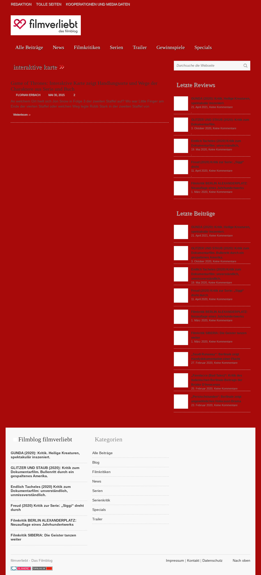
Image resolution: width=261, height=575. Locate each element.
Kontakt (193, 560)
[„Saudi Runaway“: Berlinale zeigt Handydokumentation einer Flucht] (181, 365)
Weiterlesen (21, 114)
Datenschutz (212, 560)
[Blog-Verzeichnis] (21, 569)
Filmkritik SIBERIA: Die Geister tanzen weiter (43, 537)
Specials (203, 47)
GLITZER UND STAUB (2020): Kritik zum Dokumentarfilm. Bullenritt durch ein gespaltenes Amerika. (220, 253)
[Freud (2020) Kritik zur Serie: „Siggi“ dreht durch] (181, 173)
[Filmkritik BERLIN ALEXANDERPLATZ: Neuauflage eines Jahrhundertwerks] (181, 194)
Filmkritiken (87, 47)
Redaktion (21, 4)
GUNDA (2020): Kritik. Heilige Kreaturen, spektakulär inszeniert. (45, 455)
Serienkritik (101, 500)
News (58, 47)
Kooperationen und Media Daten (98, 4)
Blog (95, 462)
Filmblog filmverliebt (45, 439)
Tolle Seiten (48, 4)
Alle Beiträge (29, 47)
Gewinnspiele (170, 47)
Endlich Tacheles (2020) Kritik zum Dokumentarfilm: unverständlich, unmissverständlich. (216, 274)
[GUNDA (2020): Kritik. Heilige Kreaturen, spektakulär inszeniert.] (181, 109)
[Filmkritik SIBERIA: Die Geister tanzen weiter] (181, 344)
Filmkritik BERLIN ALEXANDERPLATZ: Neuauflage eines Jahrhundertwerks (43, 522)
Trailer (140, 47)
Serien (116, 47)
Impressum (175, 560)
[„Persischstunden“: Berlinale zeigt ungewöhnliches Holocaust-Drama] (181, 407)
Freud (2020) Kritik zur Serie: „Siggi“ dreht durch (47, 507)
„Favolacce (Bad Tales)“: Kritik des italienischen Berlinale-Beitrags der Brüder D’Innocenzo (216, 380)
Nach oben (241, 560)
